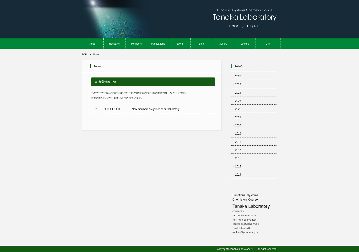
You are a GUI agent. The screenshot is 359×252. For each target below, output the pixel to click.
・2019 (236, 133)
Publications (158, 43)
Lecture (245, 43)
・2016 (236, 158)
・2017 (236, 150)
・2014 (236, 174)
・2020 (236, 125)
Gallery (223, 43)
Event (179, 43)
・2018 (236, 141)
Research (114, 43)
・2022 (236, 109)
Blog (201, 43)
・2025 (236, 84)
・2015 (236, 166)
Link (268, 43)
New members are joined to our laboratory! (156, 109)
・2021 (236, 117)
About (93, 43)
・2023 (236, 100)
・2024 (236, 92)
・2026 (236, 76)
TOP (84, 54)
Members (136, 43)
